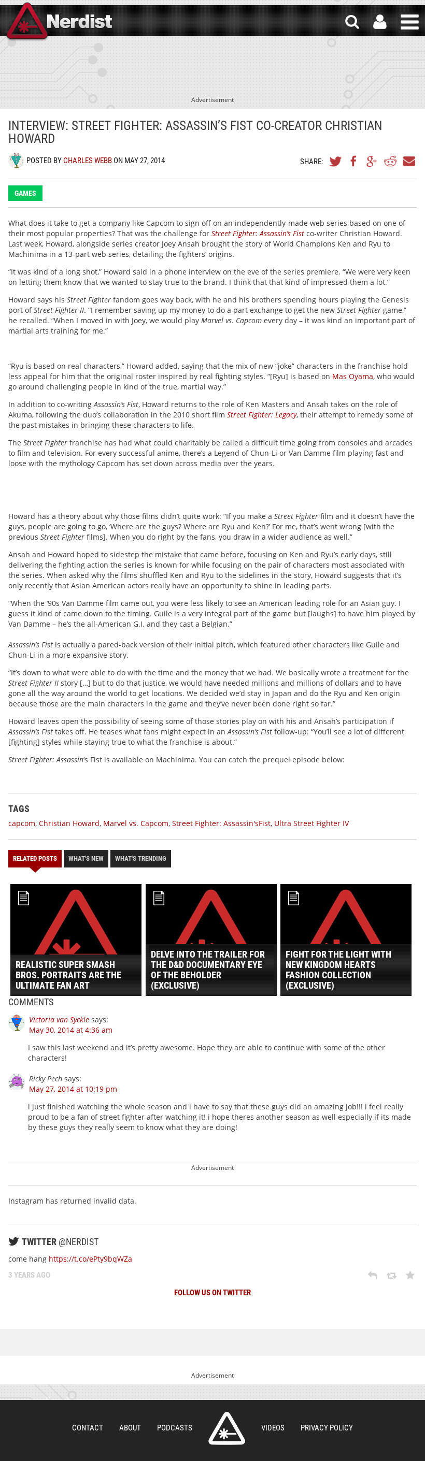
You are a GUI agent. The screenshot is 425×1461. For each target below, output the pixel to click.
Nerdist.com (226, 1428)
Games (25, 193)
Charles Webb (87, 160)
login (380, 22)
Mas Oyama (352, 376)
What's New (86, 858)
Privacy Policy (327, 1428)
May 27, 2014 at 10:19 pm (73, 1089)
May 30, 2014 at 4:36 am (70, 1030)
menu (410, 22)
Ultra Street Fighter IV (311, 823)
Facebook (354, 161)
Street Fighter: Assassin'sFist (221, 823)
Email (408, 161)
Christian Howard (69, 823)
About (130, 1428)
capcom (21, 823)
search (352, 22)
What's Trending (140, 858)
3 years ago (29, 1275)
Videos (273, 1428)
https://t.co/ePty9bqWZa (90, 1259)
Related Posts (35, 858)
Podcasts (174, 1428)
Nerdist (58, 22)
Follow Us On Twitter (212, 1292)
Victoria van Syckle (59, 1019)
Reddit (390, 161)
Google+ (372, 161)
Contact (87, 1428)
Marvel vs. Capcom (135, 823)
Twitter (336, 161)
